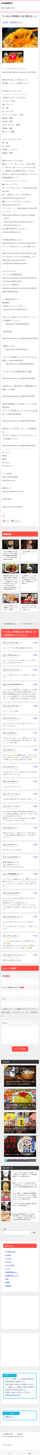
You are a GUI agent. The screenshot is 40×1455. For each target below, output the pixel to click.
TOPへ (30, 1453)
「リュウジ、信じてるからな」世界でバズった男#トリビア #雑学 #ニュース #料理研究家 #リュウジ (24, 1174)
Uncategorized (10, 1251)
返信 (36, 642)
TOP (8, 1434)
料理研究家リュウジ (16, 22)
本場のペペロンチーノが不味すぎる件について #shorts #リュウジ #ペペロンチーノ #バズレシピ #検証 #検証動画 (24, 1185)
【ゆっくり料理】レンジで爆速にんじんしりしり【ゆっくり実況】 (10, 607)
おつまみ (8, 1258)
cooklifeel (6, 3)
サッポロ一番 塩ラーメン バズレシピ (30, 624)
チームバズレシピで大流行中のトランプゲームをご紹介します (29, 607)
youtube (5, 22)
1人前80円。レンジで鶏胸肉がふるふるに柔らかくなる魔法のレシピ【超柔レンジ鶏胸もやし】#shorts (29, 579)
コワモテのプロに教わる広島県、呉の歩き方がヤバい (24, 1204)
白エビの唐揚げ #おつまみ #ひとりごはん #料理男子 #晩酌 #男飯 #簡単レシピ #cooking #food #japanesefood (10, 555)
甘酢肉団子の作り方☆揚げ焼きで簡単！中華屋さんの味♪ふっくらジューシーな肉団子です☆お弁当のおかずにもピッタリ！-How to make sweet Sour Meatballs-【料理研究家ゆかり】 (10, 582)
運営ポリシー (9, 1417)
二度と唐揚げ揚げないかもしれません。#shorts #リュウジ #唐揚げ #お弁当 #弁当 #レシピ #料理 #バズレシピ (11, 624)
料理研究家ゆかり (11, 1272)
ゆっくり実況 (9, 1265)
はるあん (8, 1262)
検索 (4, 1229)
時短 (6, 1279)
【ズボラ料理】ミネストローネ (29, 552)
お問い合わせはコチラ (12, 1395)
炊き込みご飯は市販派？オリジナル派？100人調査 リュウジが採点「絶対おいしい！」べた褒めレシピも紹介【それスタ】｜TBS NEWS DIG (24, 1216)
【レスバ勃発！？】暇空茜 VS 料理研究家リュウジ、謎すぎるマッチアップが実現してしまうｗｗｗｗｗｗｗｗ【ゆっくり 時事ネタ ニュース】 (24, 1196)
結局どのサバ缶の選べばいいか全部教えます (20, 1154)
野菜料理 (8, 1286)
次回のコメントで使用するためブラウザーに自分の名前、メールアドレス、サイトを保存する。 (19, 1012)
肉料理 (7, 1282)
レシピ (7, 1269)
